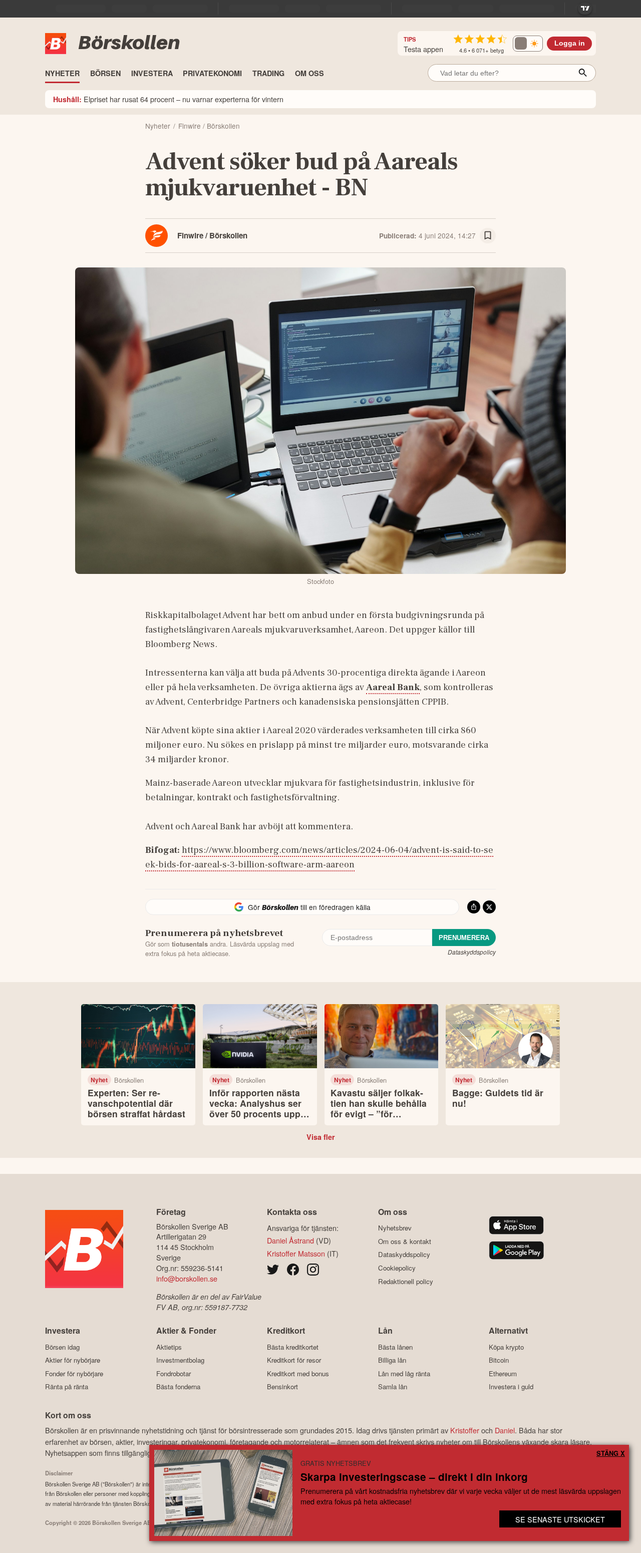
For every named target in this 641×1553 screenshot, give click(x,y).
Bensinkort (282, 1386)
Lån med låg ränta (404, 1373)
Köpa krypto (506, 1347)
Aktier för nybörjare (72, 1360)
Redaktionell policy (405, 1281)
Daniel (505, 1430)
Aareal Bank (393, 687)
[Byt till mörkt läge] (528, 44)
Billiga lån (392, 1360)
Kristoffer (464, 1430)
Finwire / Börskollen (212, 235)
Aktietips (169, 1347)
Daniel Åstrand (290, 1240)
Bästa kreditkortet (292, 1347)
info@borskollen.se (186, 1278)
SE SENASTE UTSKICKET (560, 1519)
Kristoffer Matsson (296, 1253)
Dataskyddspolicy (472, 952)
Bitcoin (499, 1360)
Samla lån (392, 1386)
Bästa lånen (395, 1347)
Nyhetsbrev (395, 1227)
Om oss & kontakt (404, 1241)
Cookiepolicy (397, 1268)
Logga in (569, 43)
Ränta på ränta (66, 1386)
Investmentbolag (180, 1360)
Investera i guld (511, 1386)
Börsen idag (62, 1347)
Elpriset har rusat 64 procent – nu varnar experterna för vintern (168, 99)
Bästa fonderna (178, 1386)
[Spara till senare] (488, 236)
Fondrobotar (173, 1373)
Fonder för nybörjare (74, 1373)
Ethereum (503, 1373)
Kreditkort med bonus (298, 1373)
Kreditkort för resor (294, 1360)
